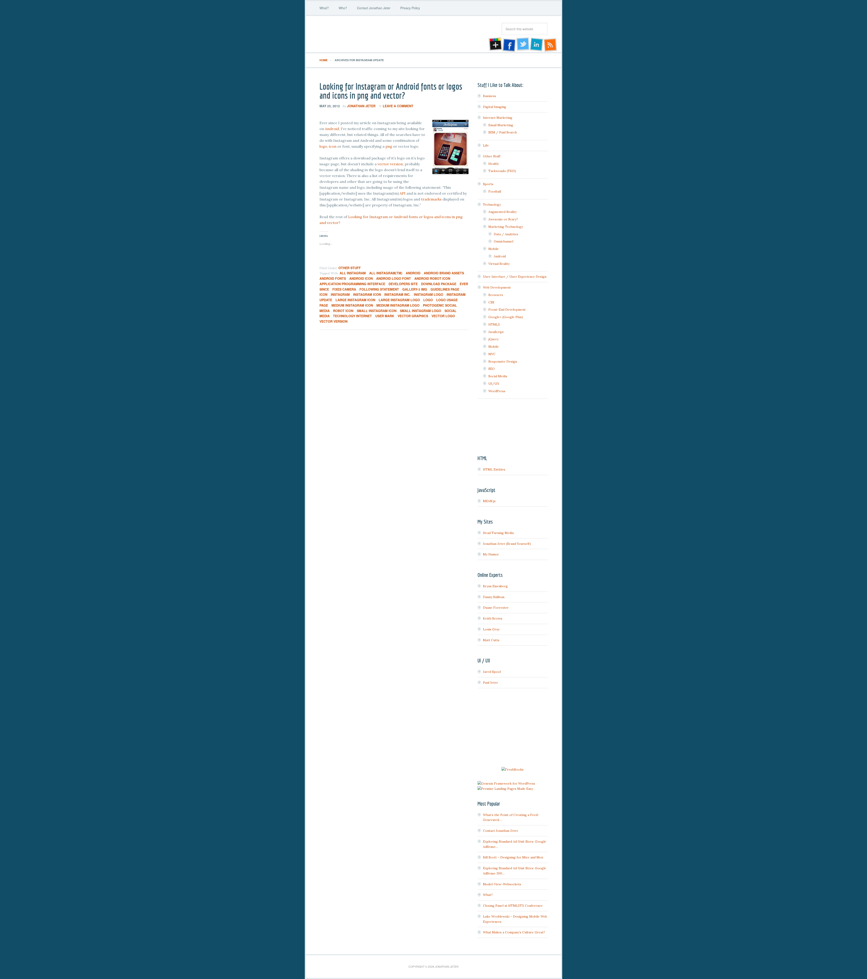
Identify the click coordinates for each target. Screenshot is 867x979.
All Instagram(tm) (385, 273)
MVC (492, 354)
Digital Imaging (494, 107)
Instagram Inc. (397, 294)
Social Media (497, 376)
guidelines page (445, 289)
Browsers (495, 295)
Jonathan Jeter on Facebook (509, 45)
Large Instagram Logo (399, 300)
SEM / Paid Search (502, 132)
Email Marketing (500, 125)
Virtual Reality (499, 264)
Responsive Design (502, 361)
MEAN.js (489, 501)
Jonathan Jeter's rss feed (551, 45)
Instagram (340, 294)
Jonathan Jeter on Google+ (495, 45)
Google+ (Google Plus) (505, 317)
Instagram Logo (428, 294)
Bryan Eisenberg (495, 586)
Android (332, 128)
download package (438, 284)
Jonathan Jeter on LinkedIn (537, 45)
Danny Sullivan (493, 597)
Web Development (497, 287)
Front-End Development (507, 310)
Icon (323, 294)
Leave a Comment (398, 106)
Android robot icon (432, 278)
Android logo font (393, 278)
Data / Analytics (506, 234)
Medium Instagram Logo (398, 305)
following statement (379, 289)
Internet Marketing (497, 118)
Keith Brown (492, 618)
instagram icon (367, 294)
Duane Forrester (496, 608)
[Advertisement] (512, 728)
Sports (488, 184)
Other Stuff (349, 268)
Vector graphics (413, 316)
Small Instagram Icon (376, 310)
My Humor (491, 554)
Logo (428, 300)
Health (493, 164)
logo (323, 146)
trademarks (431, 199)
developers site (403, 284)
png (388, 146)
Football (494, 191)
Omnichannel (503, 241)
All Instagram (353, 273)
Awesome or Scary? (503, 219)
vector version (390, 164)
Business (489, 96)
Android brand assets (444, 273)
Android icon (361, 278)
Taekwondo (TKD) (502, 171)
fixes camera (344, 289)
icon (332, 146)
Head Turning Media (498, 533)
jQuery (493, 339)
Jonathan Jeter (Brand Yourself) (507, 544)
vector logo (443, 316)
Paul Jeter (490, 683)
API (403, 193)
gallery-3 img (414, 289)
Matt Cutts (491, 640)
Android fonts (332, 278)
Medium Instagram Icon (352, 305)
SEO (491, 369)
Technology (492, 205)
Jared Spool (492, 672)
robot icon (343, 310)
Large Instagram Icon (355, 300)
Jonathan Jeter (355, 34)
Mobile (493, 249)
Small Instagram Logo (420, 310)
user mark (384, 316)
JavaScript (496, 332)
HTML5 (494, 324)
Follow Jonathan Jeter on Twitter (523, 45)
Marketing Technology (505, 227)
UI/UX (493, 384)
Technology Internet (352, 316)
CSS (491, 302)
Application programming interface (352, 284)
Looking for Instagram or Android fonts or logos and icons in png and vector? (390, 90)
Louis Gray (491, 629)
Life (486, 145)
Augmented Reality (502, 212)
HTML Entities (494, 469)
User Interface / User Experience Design (514, 277)
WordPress (496, 391)
